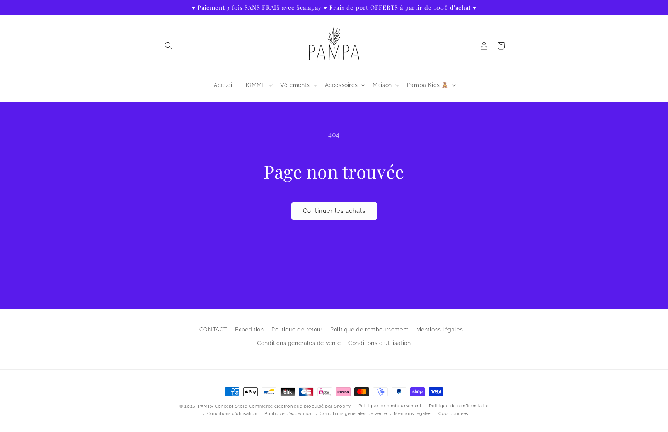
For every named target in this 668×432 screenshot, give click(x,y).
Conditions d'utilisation (379, 343)
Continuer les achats (334, 210)
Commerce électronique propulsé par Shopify (300, 406)
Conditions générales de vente (299, 343)
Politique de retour (296, 329)
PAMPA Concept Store (222, 406)
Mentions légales (439, 329)
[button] (168, 45)
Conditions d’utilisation (232, 413)
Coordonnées (453, 413)
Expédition (249, 329)
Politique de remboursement (369, 329)
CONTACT (213, 329)
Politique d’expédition (288, 413)
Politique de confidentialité (459, 405)
